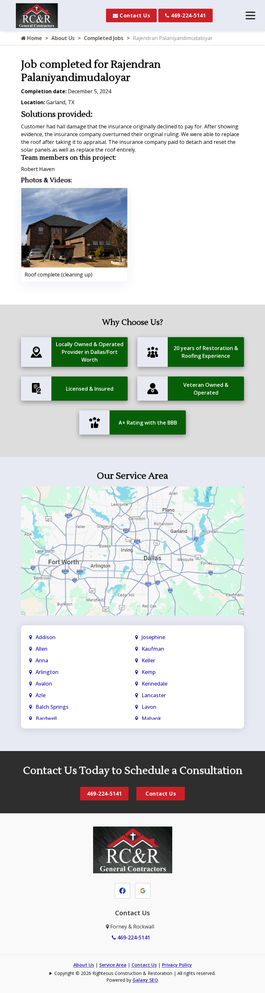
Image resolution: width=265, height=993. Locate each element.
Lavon (149, 706)
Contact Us (134, 15)
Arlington (47, 672)
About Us (63, 38)
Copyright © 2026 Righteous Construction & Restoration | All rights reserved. (135, 973)
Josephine (153, 637)
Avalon (44, 683)
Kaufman (153, 648)
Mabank (151, 718)
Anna (42, 660)
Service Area (112, 965)
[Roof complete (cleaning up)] (74, 227)
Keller (148, 660)
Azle (41, 695)
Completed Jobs (103, 38)
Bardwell (46, 718)
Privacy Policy (177, 965)
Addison (46, 637)
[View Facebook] (122, 890)
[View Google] (143, 890)
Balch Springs (52, 706)
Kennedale (154, 683)
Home (34, 38)
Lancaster (154, 695)
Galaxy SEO (145, 980)
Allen (42, 648)
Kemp (148, 672)
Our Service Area (132, 476)
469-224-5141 (188, 15)
